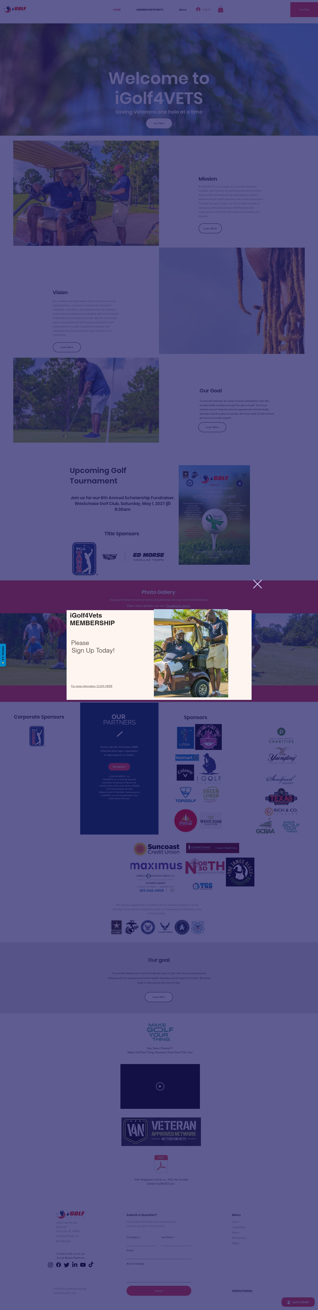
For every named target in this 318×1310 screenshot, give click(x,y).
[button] (257, 584)
